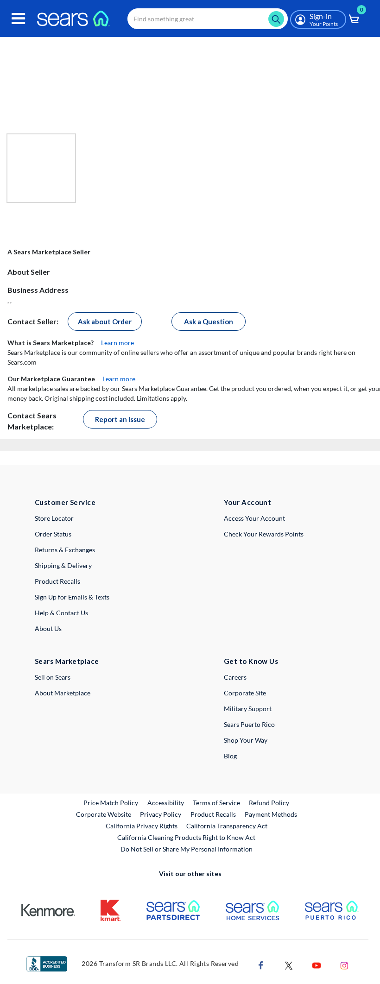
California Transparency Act (226, 826)
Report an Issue (120, 419)
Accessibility (165, 803)
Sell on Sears (52, 677)
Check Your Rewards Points (264, 534)
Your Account (247, 502)
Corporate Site (245, 693)
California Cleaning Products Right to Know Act (186, 837)
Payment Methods (271, 814)
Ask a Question (208, 321)
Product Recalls (57, 581)
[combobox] (207, 18)
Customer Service (65, 502)
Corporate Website (104, 814)
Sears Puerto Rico (249, 724)
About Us (48, 628)
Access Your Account (254, 518)
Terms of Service (216, 803)
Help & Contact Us (61, 613)
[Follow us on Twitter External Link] (288, 964)
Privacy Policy (160, 814)
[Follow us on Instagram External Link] (344, 964)
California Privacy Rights (141, 826)
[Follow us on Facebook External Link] (261, 964)
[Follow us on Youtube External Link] (316, 964)
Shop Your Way (245, 740)
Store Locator (54, 518)
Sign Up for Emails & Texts (72, 597)
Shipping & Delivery (63, 565)
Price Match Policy (110, 803)
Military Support (248, 709)
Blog (230, 756)
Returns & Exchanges (65, 550)
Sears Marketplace (67, 661)
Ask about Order (105, 321)
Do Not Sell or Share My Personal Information (186, 849)
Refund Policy (269, 803)
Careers (235, 677)
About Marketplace (62, 693)
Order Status (53, 534)
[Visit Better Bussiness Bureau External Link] (46, 963)
